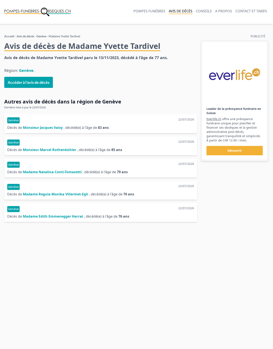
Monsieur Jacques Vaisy (43, 127)
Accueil (9, 36)
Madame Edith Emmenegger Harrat (53, 216)
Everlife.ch (213, 119)
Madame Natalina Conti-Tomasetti (52, 172)
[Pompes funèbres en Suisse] (37, 12)
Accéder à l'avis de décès (28, 82)
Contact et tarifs (251, 11)
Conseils (204, 11)
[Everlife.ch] (234, 74)
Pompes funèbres (149, 11)
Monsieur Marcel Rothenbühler (49, 149)
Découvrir (235, 150)
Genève (41, 36)
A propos (223, 11)
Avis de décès (180, 11)
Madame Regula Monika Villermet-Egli (55, 194)
